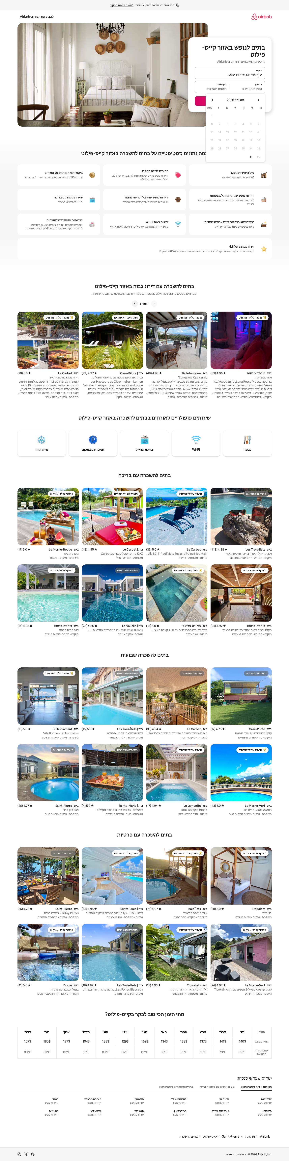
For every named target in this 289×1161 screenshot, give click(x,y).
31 (250, 156)
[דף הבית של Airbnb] (261, 16)
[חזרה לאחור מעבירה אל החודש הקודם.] (258, 100)
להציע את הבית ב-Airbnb (37, 16)
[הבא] (135, 303)
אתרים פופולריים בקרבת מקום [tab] (176, 1087)
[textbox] (247, 88)
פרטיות (240, 1154)
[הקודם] (154, 303)
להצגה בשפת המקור (121, 5)
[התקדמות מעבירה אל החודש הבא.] (212, 100)
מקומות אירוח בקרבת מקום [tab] (256, 1087)
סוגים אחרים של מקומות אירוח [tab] (216, 1087)
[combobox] (230, 74)
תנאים (228, 1154)
